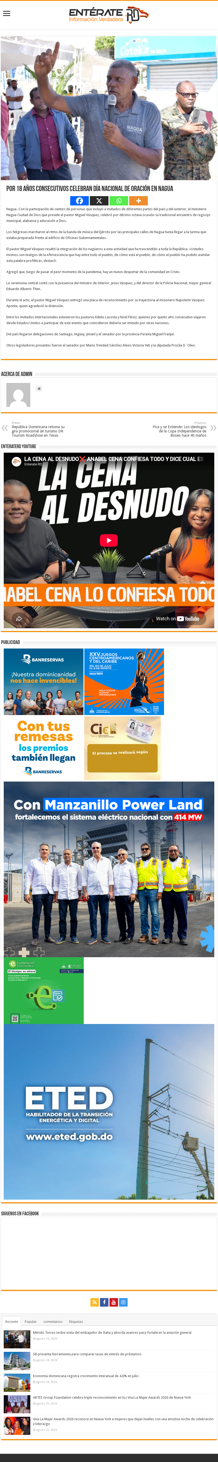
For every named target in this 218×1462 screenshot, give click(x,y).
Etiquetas (76, 1322)
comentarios (52, 1322)
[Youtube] (114, 1302)
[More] (138, 200)
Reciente (11, 1322)
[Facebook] (79, 200)
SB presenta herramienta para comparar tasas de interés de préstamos (87, 1354)
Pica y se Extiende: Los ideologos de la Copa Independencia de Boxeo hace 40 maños (179, 429)
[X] (99, 200)
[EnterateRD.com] (109, 14)
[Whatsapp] (119, 200)
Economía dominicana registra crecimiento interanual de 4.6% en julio (86, 1376)
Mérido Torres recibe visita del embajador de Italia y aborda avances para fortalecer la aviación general (112, 1333)
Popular (31, 1322)
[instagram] (123, 1302)
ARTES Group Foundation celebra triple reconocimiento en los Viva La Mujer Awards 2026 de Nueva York (112, 1397)
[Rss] (94, 1302)
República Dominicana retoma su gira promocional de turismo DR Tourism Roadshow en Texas (38, 429)
